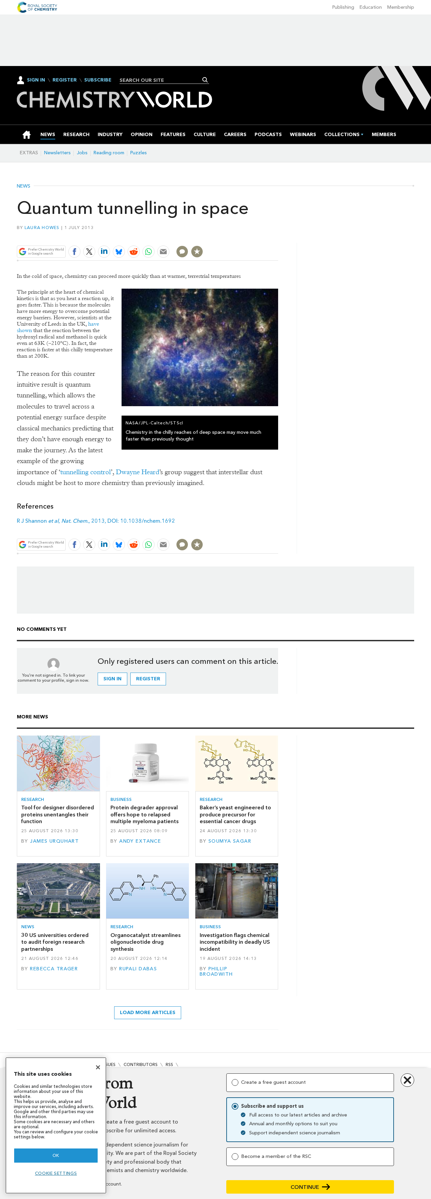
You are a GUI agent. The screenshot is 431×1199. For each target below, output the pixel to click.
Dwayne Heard (137, 472)
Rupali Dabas (138, 969)
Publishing (343, 7)
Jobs (82, 153)
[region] (55, 1125)
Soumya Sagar (229, 841)
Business (121, 799)
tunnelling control (85, 472)
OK (56, 1155)
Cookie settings (56, 1173)
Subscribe (97, 80)
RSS (169, 1064)
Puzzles (138, 153)
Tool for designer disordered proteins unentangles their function (57, 814)
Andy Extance (140, 841)
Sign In (36, 80)
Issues (108, 1064)
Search (205, 80)
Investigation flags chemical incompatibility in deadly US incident (235, 942)
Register (65, 80)
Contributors (141, 1064)
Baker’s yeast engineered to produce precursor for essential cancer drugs (235, 814)
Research (32, 799)
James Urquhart (54, 841)
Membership (400, 7)
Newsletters (57, 153)
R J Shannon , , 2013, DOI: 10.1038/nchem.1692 (96, 521)
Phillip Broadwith (216, 971)
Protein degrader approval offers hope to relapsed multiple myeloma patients (144, 814)
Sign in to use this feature (246, 235)
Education (371, 7)
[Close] (98, 1067)
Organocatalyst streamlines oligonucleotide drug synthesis (145, 942)
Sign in (112, 679)
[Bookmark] (197, 252)
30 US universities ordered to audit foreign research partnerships (55, 942)
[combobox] (162, 80)
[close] (277, 235)
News (23, 186)
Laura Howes (42, 227)
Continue (305, 1187)
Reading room (109, 153)
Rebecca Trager (54, 969)
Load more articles (147, 1012)
